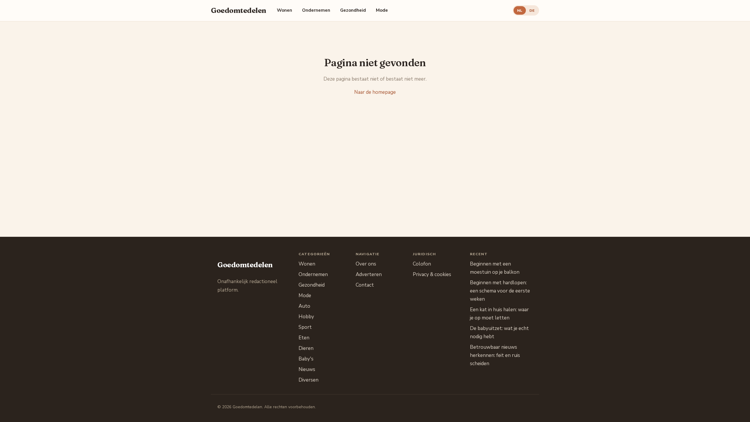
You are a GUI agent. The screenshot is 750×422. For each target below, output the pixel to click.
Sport (305, 327)
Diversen (308, 380)
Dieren (306, 348)
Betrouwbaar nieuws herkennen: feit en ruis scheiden (495, 355)
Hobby (306, 316)
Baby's (306, 358)
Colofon (422, 264)
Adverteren (369, 274)
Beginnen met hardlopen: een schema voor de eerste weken (500, 290)
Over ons (366, 264)
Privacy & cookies (432, 274)
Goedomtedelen (238, 10)
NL (519, 10)
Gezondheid (353, 10)
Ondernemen (316, 10)
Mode (382, 10)
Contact (365, 285)
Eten (304, 337)
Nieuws (307, 369)
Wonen (284, 10)
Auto (304, 306)
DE (532, 10)
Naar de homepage (375, 92)
